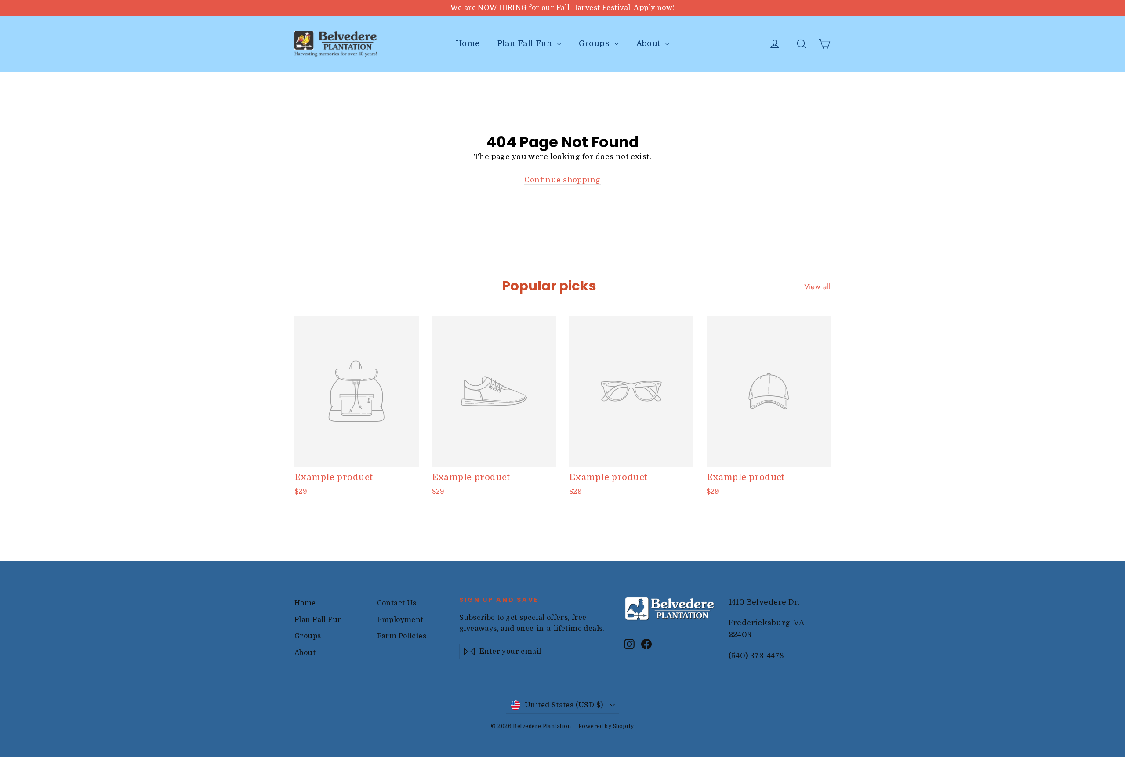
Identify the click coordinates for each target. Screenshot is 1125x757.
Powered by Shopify (606, 726)
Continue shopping (562, 180)
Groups (595, 43)
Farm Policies (402, 636)
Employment (400, 620)
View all (817, 286)
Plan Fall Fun (526, 43)
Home (468, 43)
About (649, 43)
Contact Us (397, 603)
